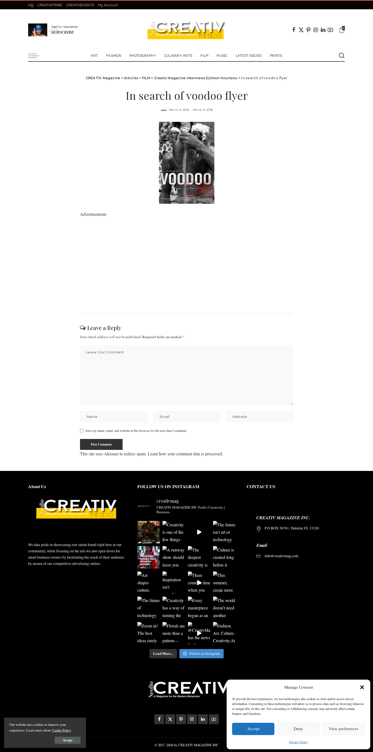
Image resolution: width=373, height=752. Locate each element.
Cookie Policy (61, 730)
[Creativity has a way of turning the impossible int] (173, 608)
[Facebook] (294, 30)
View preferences (343, 729)
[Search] (341, 55)
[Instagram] (316, 30)
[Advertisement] (186, 256)
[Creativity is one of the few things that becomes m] (173, 532)
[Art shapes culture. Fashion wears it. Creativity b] (148, 582)
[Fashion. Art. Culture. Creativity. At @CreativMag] (224, 633)
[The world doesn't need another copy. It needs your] (224, 608)
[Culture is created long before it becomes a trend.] (224, 557)
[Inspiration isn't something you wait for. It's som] (173, 582)
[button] (362, 687)
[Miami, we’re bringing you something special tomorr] (199, 532)
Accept (253, 729)
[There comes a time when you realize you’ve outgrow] (199, 582)
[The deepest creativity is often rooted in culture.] (199, 557)
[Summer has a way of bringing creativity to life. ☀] (148, 557)
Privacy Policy (298, 742)
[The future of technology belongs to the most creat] (148, 608)
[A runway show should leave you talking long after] (173, 557)
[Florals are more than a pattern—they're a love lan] (173, 633)
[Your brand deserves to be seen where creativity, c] (148, 532)
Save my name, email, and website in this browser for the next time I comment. (136, 430)
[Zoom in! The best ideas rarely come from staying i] (148, 633)
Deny (298, 729)
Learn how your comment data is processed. (185, 453)
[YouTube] (330, 30)
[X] (301, 30)
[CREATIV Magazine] (186, 30)
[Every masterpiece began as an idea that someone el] (199, 608)
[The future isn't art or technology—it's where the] (224, 532)
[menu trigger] (36, 55)
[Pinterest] (308, 30)
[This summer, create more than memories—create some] (224, 582)
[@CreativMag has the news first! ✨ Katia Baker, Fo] (199, 633)
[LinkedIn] (323, 30)
